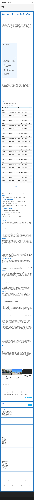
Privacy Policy (19, 497)
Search (3, 403)
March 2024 (3, 438)
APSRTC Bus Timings (4, 451)
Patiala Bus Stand (4, 466)
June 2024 (3, 435)
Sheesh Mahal (7, 67)
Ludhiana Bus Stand (4, 464)
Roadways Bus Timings (6, 2)
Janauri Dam (7, 74)
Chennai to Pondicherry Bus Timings (7, 412)
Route (6, 59)
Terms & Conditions (24, 497)
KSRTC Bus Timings (4, 463)
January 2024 (4, 440)
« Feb (3, 488)
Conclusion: (4, 76)
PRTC (3, 467)
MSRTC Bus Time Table (5, 465)
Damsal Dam (7, 72)
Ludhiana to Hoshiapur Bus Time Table (10, 60)
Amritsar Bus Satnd (4, 450)
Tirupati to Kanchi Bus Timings (6, 415)
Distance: (7, 63)
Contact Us (11, 497)
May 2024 (3, 436)
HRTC (3, 462)
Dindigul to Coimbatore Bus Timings (7, 414)
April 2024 (3, 437)
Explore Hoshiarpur (5, 66)
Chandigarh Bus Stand (5, 457)
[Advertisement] (17, 36)
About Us (8, 497)
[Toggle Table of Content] (15, 57)
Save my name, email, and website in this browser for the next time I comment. (15, 394)
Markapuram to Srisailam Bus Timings (7, 413)
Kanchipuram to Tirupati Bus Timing (7, 411)
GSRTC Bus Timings (4, 459)
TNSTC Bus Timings (4, 468)
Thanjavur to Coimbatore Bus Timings (7, 377)
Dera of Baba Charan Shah (8, 69)
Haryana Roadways (4, 460)
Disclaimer (15, 497)
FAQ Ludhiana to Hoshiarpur (7, 65)
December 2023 (4, 441)
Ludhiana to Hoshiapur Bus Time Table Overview (9, 58)
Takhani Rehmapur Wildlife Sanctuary (10, 70)
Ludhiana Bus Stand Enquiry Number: (10, 64)
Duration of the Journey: (8, 62)
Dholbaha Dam (7, 73)
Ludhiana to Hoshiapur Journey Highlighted (9, 61)
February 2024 (4, 439)
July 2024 (3, 434)
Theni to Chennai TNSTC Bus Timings (17, 377)
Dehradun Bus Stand (5, 458)
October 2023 (4, 443)
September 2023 (4, 444)
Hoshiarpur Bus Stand (5, 461)
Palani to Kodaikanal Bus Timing (27, 376)
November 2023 (4, 442)
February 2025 (4, 427)
